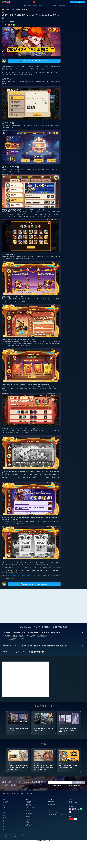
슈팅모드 (28, 795)
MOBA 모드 (28, 797)
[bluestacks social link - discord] (70, 802)
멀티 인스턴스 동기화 (30, 800)
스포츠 (4, 819)
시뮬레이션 (5, 817)
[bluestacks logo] (6, 2)
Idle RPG (79, 140)
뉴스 (50, 5)
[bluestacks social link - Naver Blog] (81, 802)
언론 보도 (49, 800)
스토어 (32, 1)
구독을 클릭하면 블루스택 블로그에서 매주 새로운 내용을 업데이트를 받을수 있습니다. (65, 778)
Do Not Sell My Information (30, 829)
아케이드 (4, 811)
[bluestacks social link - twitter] (78, 802)
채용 (48, 798)
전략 (4, 820)
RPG (74, 140)
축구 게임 (4, 822)
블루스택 (35, 5)
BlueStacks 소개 (51, 794)
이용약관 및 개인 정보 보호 (7, 829)
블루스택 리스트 (43, 5)
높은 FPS (28, 814)
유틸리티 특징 (29, 817)
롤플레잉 (69, 140)
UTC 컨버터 (28, 818)
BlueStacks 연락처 (51, 797)
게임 (19, 1)
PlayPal (4, 801)
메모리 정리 (28, 810)
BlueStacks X (69, 143)
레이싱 (4, 814)
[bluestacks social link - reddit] (73, 802)
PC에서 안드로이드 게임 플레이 (54, 805)
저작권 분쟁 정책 (15, 829)
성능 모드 (28, 809)
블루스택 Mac (5, 794)
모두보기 (76, 131)
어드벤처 (4, 810)
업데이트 (12, 9)
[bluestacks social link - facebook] (75, 802)
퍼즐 (4, 813)
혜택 (4, 798)
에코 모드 (28, 803)
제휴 (38, 1)
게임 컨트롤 (28, 794)
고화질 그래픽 (29, 815)
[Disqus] (26, 672)
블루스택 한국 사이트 (73, 795)
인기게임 (4, 807)
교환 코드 (55, 5)
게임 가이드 (68, 66)
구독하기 (78, 775)
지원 (42, 1)
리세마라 (28, 807)
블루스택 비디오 (62, 5)
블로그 (24, 1)
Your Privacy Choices (45, 833)
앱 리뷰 (29, 5)
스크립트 (28, 812)
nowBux (4, 800)
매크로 (27, 801)
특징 (14, 1)
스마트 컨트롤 (29, 806)
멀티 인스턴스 (29, 798)
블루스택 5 (5, 795)
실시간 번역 (28, 804)
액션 (4, 808)
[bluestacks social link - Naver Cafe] (70, 805)
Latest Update (77, 143)
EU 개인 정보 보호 (22, 829)
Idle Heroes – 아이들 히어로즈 (22, 9)
